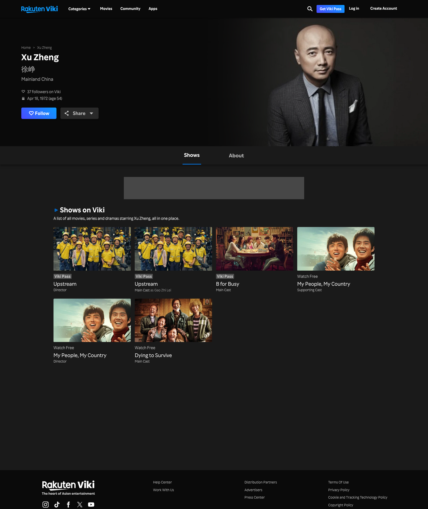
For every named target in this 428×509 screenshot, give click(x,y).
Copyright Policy (340, 505)
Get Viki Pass (330, 8)
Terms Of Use (338, 482)
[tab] (192, 155)
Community (130, 8)
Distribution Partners (260, 482)
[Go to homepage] (39, 8)
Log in (354, 8)
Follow (42, 113)
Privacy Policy (338, 490)
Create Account (383, 8)
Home (26, 47)
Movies (106, 8)
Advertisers (253, 490)
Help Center (162, 482)
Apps (153, 8)
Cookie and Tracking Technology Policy (357, 497)
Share (79, 113)
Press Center (254, 497)
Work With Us (163, 490)
